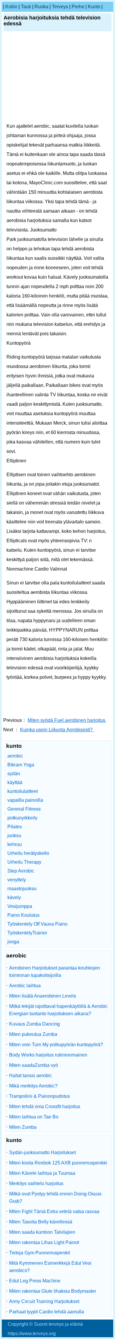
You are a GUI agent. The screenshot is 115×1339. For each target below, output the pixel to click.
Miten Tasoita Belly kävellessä (40, 1221)
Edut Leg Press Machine (34, 1280)
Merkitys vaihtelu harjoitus (36, 1183)
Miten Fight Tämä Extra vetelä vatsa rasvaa (54, 1211)
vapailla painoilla (25, 800)
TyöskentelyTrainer (27, 932)
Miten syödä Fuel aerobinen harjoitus (67, 720)
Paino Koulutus (23, 915)
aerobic (15, 755)
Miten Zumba (23, 1127)
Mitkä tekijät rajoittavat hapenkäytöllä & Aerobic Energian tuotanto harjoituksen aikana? (58, 1010)
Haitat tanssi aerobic (30, 1075)
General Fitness (24, 808)
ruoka (41, 6)
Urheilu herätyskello (28, 853)
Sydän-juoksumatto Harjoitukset (42, 1152)
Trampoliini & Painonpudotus (39, 1096)
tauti (26, 6)
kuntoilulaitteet (22, 791)
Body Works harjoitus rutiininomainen (48, 1054)
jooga (13, 941)
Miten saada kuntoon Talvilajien (42, 1232)
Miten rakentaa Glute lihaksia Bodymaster (52, 1291)
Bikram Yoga (20, 764)
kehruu (14, 844)
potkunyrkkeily (22, 817)
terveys (60, 6)
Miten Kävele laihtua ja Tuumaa (42, 1173)
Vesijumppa (19, 906)
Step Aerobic (20, 870)
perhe (78, 6)
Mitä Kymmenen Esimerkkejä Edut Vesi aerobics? (50, 1267)
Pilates (14, 826)
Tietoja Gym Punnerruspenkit (39, 1252)
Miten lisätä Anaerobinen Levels (42, 995)
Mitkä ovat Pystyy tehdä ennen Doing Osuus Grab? (55, 1197)
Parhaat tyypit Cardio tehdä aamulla (46, 1311)
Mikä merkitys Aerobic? (33, 1085)
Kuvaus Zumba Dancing (34, 1023)
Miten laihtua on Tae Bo (33, 1116)
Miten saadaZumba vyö (33, 1065)
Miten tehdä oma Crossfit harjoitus (44, 1106)
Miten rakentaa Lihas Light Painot (44, 1242)
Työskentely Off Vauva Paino (37, 923)
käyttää (14, 782)
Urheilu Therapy (24, 862)
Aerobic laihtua (25, 985)
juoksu (14, 835)
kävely (14, 897)
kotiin (11, 6)
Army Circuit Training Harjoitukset (44, 1301)
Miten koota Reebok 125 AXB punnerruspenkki (58, 1162)
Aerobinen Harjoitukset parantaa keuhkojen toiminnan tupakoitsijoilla (54, 971)
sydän (13, 773)
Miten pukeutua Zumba (33, 1034)
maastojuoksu (22, 888)
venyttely (16, 879)
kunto (94, 6)
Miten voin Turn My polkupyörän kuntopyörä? (56, 1044)
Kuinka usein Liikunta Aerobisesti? (57, 729)
